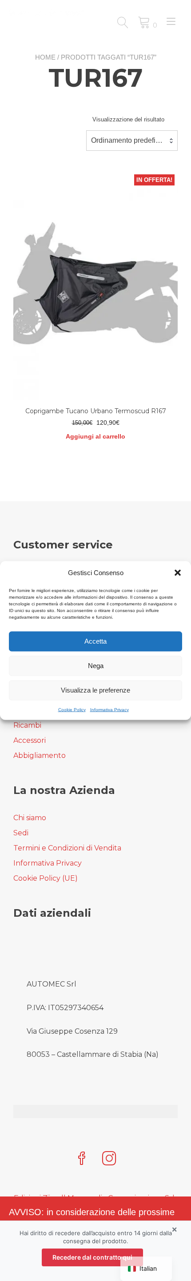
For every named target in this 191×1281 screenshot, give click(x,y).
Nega (95, 665)
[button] (177, 572)
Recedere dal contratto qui (92, 1257)
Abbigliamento (39, 755)
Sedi (20, 833)
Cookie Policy (72, 709)
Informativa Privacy (109, 709)
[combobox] (132, 140)
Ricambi (27, 725)
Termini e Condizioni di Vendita (67, 848)
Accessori (29, 740)
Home (45, 57)
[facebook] (82, 1159)
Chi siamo (29, 818)
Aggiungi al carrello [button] (95, 436)
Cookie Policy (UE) (45, 878)
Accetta (95, 641)
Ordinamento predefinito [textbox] (129, 140)
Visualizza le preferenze (95, 690)
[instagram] (109, 1159)
